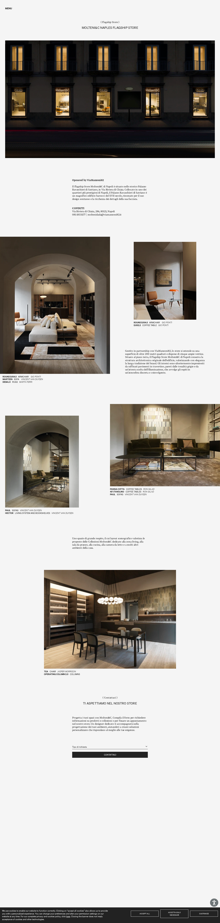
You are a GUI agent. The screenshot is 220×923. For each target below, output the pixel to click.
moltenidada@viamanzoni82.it (105, 214)
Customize (204, 913)
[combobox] (110, 745)
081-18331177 (79, 214)
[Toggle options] (146, 746)
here (68, 916)
